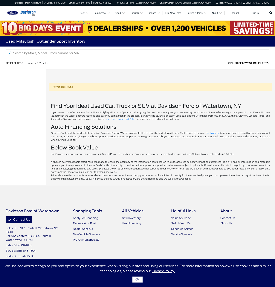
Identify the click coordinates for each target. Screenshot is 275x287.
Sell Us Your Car (181, 223)
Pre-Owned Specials (86, 239)
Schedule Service (182, 228)
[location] (118, 3)
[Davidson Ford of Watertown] (22, 13)
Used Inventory (131, 223)
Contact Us (21, 219)
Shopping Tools (87, 211)
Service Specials (181, 234)
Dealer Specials (83, 228)
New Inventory (131, 218)
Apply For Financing (85, 218)
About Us (226, 223)
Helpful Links (183, 211)
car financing (212, 133)
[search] (270, 13)
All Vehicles (132, 211)
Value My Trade (181, 218)
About (226, 211)
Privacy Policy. (163, 271)
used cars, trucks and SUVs (120, 119)
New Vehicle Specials (86, 234)
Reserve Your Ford (84, 223)
